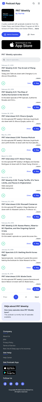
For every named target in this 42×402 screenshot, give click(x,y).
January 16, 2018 (7, 274)
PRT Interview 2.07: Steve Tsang (16, 159)
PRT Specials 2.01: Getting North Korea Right (19, 253)
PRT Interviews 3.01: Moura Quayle (17, 116)
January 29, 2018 (7, 249)
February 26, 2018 (8, 201)
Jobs (4, 339)
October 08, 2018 (7, 113)
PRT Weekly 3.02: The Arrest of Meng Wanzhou (18, 69)
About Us (6, 336)
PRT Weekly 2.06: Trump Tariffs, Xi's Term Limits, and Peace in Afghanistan (20, 181)
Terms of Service (9, 346)
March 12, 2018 (7, 156)
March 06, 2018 (7, 177)
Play (37, 83)
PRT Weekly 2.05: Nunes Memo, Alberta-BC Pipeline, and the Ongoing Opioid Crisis (20, 228)
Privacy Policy (8, 342)
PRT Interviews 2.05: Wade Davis (16, 276)
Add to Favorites (12, 34)
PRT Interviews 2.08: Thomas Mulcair (18, 137)
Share (33, 34)
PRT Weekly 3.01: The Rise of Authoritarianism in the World (15, 93)
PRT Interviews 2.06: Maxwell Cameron (19, 204)
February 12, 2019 (7, 65)
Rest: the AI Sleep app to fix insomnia (16, 349)
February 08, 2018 (8, 223)
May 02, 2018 (6, 135)
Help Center (7, 357)
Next (37, 297)
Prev (5, 297)
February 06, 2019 (8, 89)
